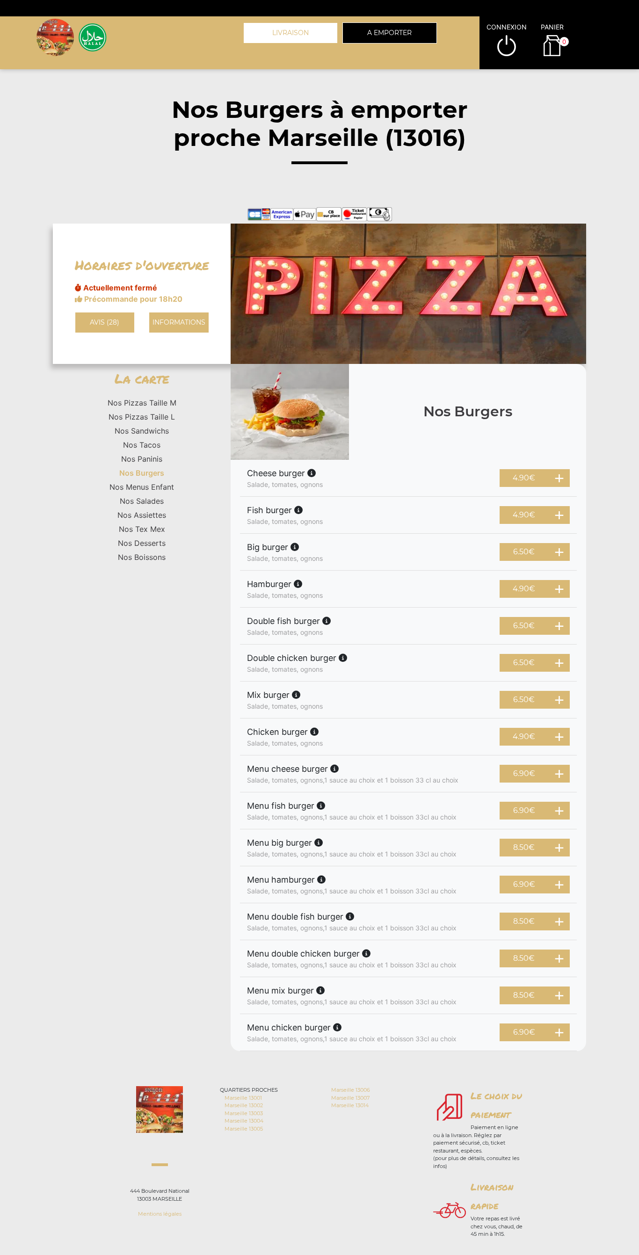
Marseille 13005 (244, 1128)
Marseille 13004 (244, 1120)
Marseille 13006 (350, 1090)
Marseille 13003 (244, 1113)
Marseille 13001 (243, 1098)
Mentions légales (160, 1214)
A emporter (389, 33)
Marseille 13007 (350, 1098)
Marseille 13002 (244, 1105)
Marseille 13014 (350, 1105)
